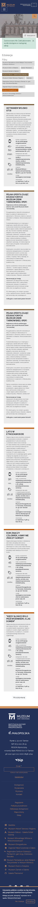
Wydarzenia (19, 788)
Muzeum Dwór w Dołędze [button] (10, 67)
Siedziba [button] (28, 78)
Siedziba (11, 825)
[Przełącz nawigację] (4, 9)
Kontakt (19, 794)
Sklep (19, 815)
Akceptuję (30, 901)
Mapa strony (19, 812)
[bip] (19, 760)
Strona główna (31, 35)
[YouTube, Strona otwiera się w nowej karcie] (21, 886)
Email (18, 766)
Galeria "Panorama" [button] (26, 67)
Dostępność (19, 785)
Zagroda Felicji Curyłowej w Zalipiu (21, 848)
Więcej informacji (14, 898)
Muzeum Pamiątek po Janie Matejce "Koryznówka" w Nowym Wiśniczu (21, 861)
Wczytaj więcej (19, 697)
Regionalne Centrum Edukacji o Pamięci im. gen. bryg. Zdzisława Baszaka (19, 854)
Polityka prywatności (19, 806)
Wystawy (19, 791)
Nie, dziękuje (19, 901)
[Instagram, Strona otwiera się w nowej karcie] (10, 886)
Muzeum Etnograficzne (17, 844)
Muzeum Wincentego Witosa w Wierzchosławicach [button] (12, 94)
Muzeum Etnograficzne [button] (9, 90)
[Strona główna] (8, 5)
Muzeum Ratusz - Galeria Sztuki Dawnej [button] (14, 74)
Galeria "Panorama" (15, 873)
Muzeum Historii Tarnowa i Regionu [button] (13, 78)
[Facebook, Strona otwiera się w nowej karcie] (15, 886)
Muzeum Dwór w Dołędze (18, 866)
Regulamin (19, 803)
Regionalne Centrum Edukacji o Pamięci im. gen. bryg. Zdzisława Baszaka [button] (17, 82)
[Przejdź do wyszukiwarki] (34, 16)
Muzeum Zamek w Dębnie (18, 870)
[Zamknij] (33, 41)
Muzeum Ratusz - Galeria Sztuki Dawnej (20, 833)
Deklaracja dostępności (19, 809)
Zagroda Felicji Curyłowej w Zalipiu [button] (13, 86)
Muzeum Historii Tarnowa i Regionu (22, 829)
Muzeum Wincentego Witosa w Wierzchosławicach (19, 839)
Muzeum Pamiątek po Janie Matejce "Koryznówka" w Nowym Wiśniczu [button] (17, 63)
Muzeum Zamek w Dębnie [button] (10, 71)
